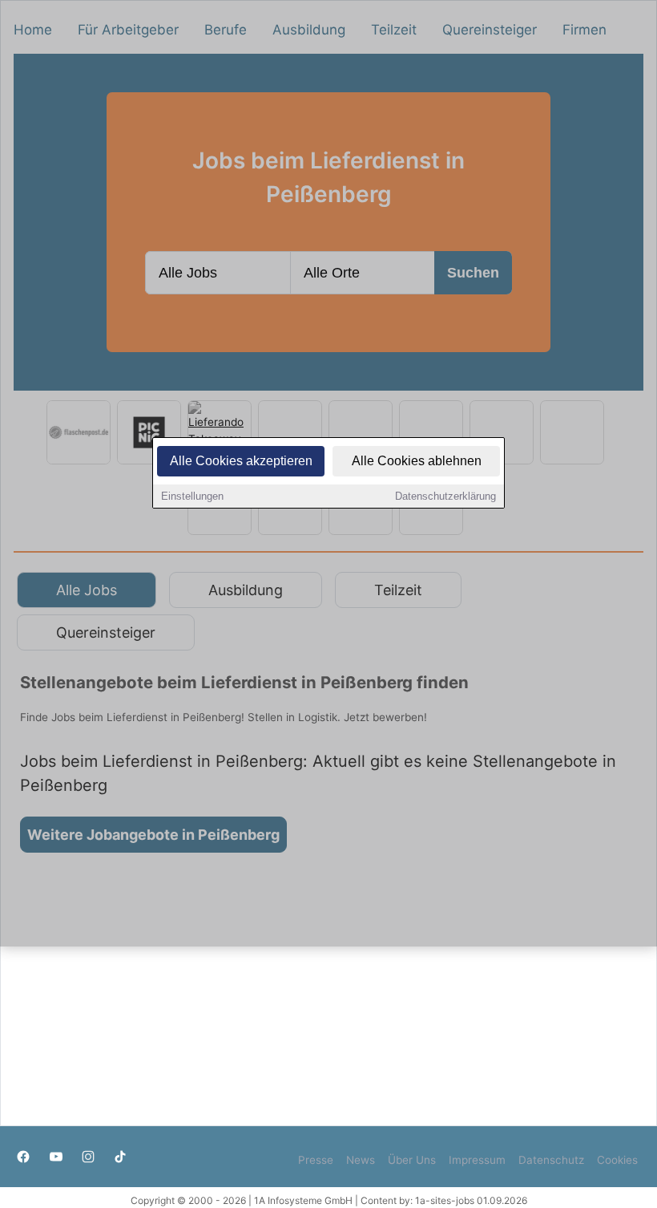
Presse (315, 1159)
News (360, 1159)
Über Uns (412, 1159)
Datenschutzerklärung (445, 496)
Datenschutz (551, 1159)
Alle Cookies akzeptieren (241, 461)
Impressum (477, 1159)
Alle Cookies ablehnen (417, 461)
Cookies (617, 1159)
